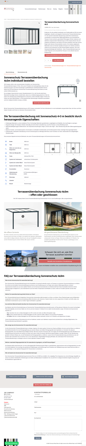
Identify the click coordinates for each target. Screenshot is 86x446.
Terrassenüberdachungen (31, 8)
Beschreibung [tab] (10, 72)
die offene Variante (11, 232)
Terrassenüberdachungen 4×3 (59, 65)
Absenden (38, 438)
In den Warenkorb (58, 60)
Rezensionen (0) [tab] (22, 72)
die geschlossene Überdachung (56, 232)
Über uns (49, 8)
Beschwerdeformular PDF (11, 417)
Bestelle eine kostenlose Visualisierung (60, 261)
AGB (5, 405)
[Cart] (71, 9)
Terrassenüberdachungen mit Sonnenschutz (31, 19)
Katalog (55, 8)
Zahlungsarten (7, 407)
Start (5, 19)
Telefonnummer (37, 407)
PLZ (35, 412)
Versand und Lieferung (9, 409)
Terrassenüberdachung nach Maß (58, 55)
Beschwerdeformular (10, 415)
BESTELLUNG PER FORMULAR (43, 384)
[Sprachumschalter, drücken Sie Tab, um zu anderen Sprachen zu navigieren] (6, 1)
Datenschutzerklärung (9, 412)
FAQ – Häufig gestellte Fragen (11, 414)
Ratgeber (61, 8)
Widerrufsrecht (7, 410)
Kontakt (66, 8)
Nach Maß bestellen (41, 102)
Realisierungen (41, 8)
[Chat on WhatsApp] (12, 443)
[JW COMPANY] (9, 11)
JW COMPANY (79, 443)
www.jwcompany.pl (8, 399)
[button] (39, 23)
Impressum (6, 404)
